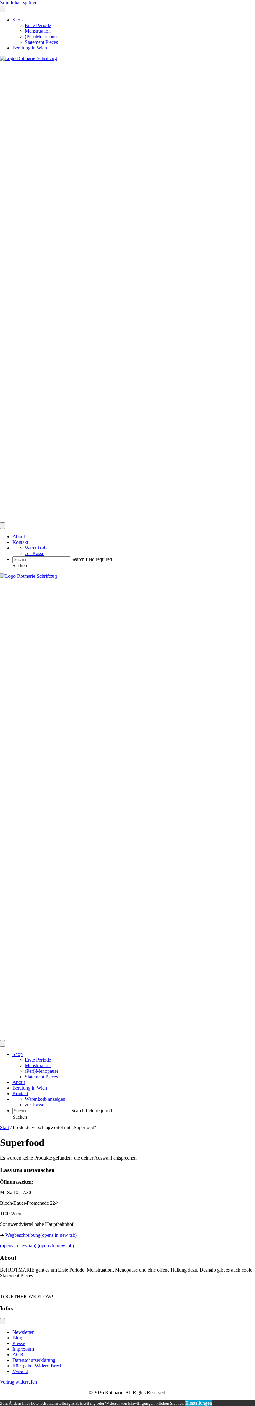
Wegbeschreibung (41, 1235)
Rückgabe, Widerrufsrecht (38, 1365)
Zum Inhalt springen (20, 2)
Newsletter (23, 1332)
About (18, 536)
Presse (18, 1343)
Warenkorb (36, 547)
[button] (19, 565)
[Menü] (2, 1321)
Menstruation (38, 31)
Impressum (23, 1349)
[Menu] (2, 9)
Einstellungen (198, 1403)
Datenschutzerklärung (33, 1360)
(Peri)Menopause (41, 36)
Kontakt (20, 542)
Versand (20, 1371)
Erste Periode (38, 25)
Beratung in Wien (29, 47)
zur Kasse (34, 553)
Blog (17, 1337)
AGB (17, 1354)
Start (4, 1127)
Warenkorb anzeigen (45, 1099)
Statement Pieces (41, 42)
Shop (17, 19)
